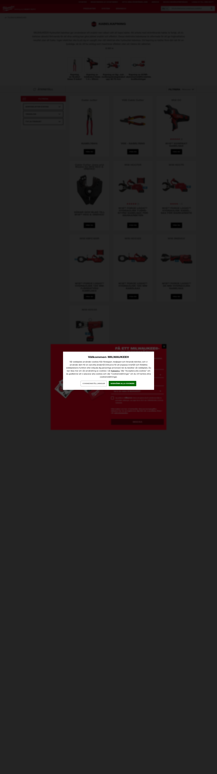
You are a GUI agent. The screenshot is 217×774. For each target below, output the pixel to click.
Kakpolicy (115, 371)
